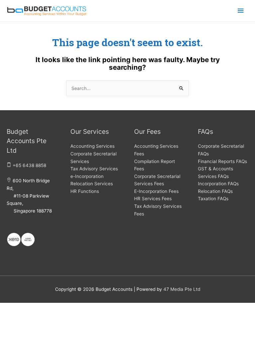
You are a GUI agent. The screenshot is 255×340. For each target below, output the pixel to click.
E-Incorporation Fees (156, 191)
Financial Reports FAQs (222, 161)
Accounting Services (92, 146)
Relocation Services (91, 183)
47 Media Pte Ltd (181, 289)
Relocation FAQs (215, 191)
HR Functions (84, 191)
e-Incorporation (87, 176)
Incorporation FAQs (218, 183)
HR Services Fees (153, 198)
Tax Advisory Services (94, 168)
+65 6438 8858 (29, 165)
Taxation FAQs (213, 198)
